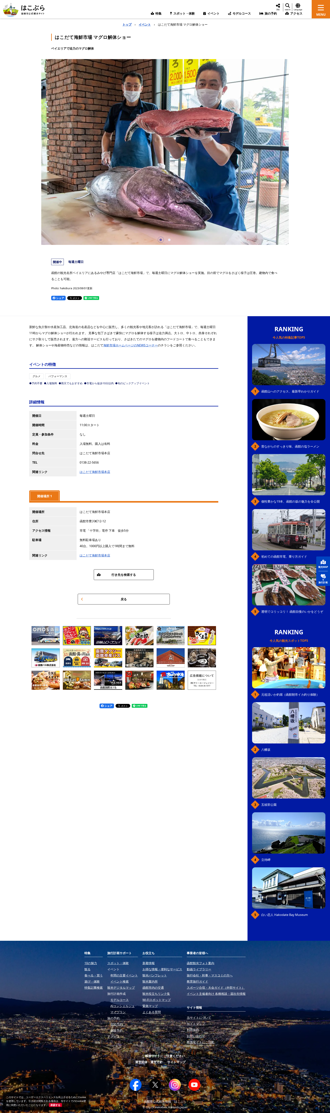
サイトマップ (176, 1062)
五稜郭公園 (269, 805)
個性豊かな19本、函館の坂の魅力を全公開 (290, 501)
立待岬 (265, 860)
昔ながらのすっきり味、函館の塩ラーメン (290, 446)
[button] (160, 240)
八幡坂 (265, 749)
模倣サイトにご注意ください (165, 1056)
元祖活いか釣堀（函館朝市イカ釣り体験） (290, 694)
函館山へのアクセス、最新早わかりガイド (290, 391)
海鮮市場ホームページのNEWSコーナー (130, 345)
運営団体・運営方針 (149, 1062)
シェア (59, 298)
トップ (127, 24)
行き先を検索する (124, 575)
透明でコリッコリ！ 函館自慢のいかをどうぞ (292, 611)
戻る (124, 599)
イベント (145, 24)
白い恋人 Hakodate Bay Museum (284, 915)
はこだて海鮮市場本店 (95, 472)
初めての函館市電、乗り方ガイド (284, 556)
